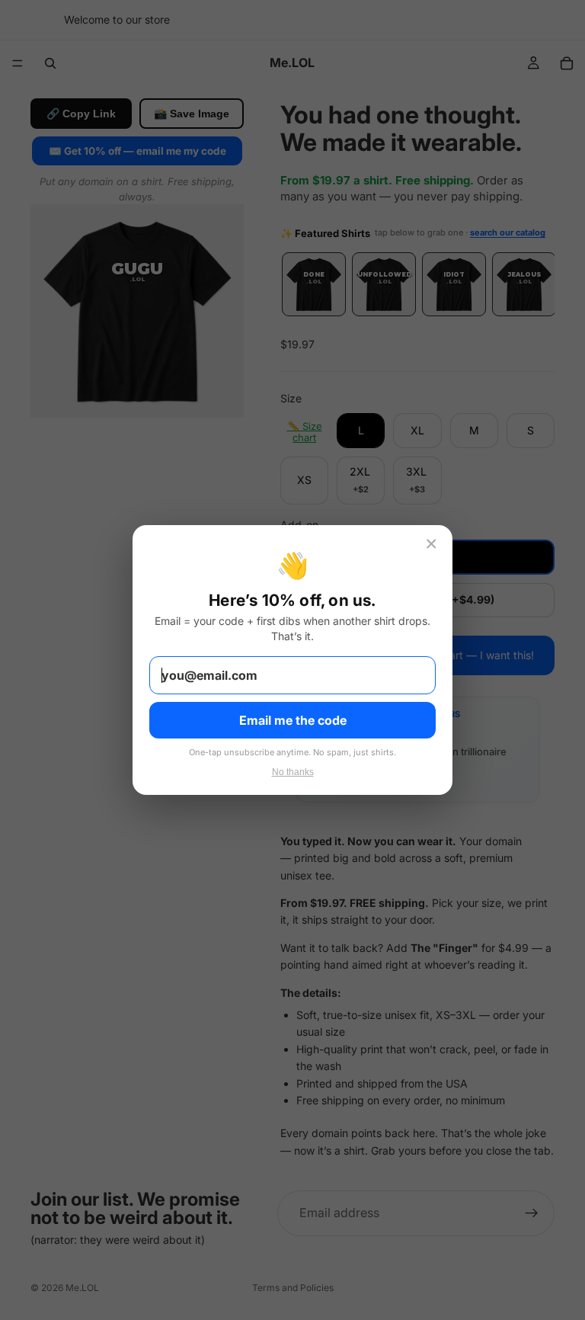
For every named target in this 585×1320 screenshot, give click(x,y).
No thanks (293, 772)
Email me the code (293, 720)
